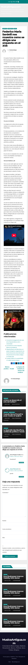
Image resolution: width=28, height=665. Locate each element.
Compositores (12, 412)
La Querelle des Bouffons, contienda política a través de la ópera (13, 431)
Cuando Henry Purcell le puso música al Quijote (13, 415)
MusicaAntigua (13, 50)
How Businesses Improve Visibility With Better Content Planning (13, 578)
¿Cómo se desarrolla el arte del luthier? (12, 401)
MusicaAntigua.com (10, 7)
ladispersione (16, 580)
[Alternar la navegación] (25, 19)
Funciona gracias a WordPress (9, 656)
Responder (21, 462)
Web (3, 537)
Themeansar (14, 658)
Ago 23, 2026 (7, 580)
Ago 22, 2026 (7, 595)
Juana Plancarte (14, 469)
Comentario (5, 492)
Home (9, 661)
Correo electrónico (6, 529)
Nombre (4, 520)
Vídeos (15, 28)
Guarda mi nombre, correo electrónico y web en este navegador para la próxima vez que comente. (13, 550)
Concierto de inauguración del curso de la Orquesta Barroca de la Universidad (15, 342)
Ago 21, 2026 (7, 625)
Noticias (5, 574)
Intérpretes (10, 28)
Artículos (5, 28)
